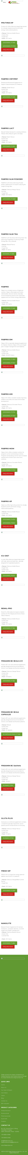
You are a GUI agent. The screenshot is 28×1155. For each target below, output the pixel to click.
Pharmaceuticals (5, 1116)
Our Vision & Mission (6, 1090)
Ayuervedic (4, 1118)
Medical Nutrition (5, 1110)
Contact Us (4, 1101)
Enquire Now (8, 49)
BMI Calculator (5, 1103)
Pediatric (3, 1121)
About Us (3, 1087)
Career (3, 1095)
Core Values (4, 1093)
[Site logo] (14, 2)
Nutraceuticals (5, 1113)
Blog (2, 1098)
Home (3, 1084)
